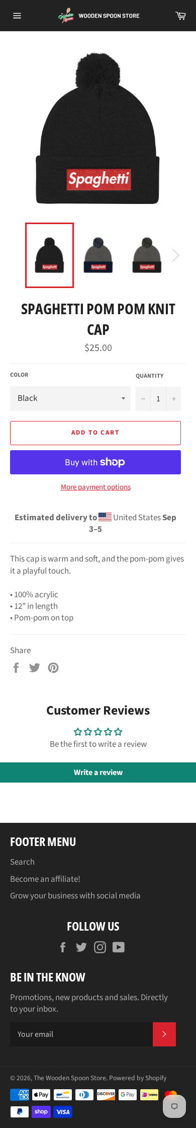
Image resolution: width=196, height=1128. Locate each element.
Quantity (149, 376)
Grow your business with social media (75, 896)
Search (22, 862)
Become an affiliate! (45, 879)
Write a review (98, 772)
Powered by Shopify (137, 1078)
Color (19, 375)
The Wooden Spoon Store (70, 1078)
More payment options (96, 487)
